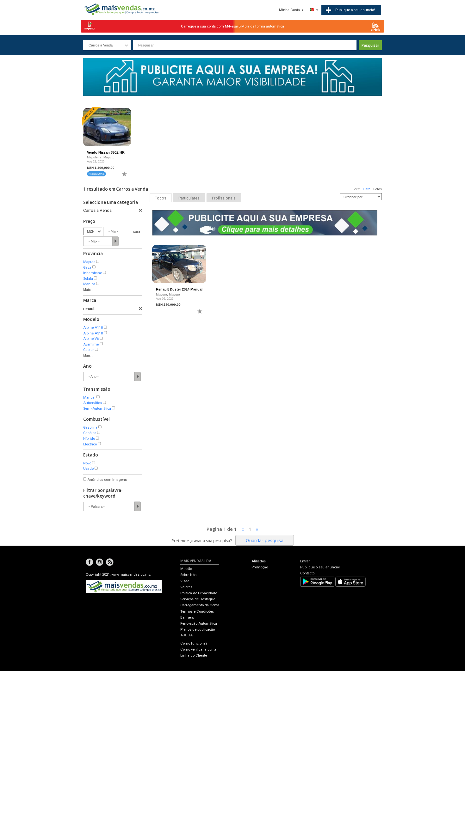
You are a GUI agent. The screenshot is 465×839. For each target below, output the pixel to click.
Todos (160, 198)
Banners (187, 617)
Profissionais (224, 198)
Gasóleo (89, 433)
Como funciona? (193, 643)
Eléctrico (90, 444)
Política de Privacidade (198, 593)
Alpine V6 (91, 339)
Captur (88, 350)
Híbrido (89, 439)
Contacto (307, 573)
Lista (366, 189)
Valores (186, 587)
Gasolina (90, 428)
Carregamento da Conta (199, 605)
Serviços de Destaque (197, 599)
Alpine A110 (93, 328)
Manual (89, 397)
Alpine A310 (93, 333)
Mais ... (89, 289)
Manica (89, 284)
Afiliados (258, 561)
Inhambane (92, 273)
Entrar (305, 561)
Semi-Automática (97, 409)
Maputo (89, 262)
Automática (92, 403)
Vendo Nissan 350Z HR (106, 152)
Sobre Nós (188, 575)
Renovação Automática (198, 624)
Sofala (88, 279)
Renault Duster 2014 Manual (179, 289)
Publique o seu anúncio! (320, 567)
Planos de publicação (197, 630)
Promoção (259, 567)
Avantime (91, 344)
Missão (186, 569)
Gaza (87, 268)
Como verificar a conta (198, 649)
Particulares (189, 198)
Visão (184, 581)
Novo (87, 463)
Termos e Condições (197, 611)
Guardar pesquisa (264, 540)
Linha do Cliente (193, 655)
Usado (88, 469)
